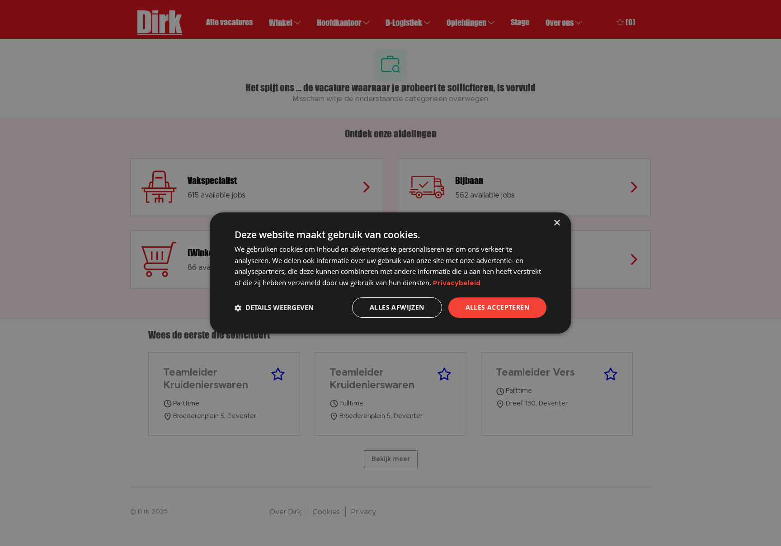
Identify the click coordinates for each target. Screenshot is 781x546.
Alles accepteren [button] (497, 307)
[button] (274, 308)
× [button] (556, 223)
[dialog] (390, 273)
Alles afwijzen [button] (397, 307)
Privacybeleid (456, 283)
